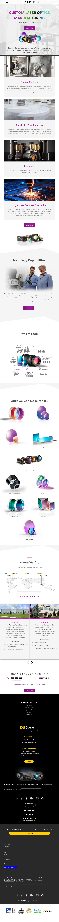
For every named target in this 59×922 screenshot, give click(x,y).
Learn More (29, 225)
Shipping (5, 852)
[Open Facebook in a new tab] (16, 895)
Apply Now (9, 867)
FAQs (5, 856)
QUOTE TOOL (28, 818)
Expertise (29, 712)
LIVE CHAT (45, 678)
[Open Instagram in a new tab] (37, 895)
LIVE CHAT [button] (31, 810)
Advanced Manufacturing (28, 749)
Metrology (29, 709)
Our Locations (6, 846)
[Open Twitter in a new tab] (21, 895)
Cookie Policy (13, 786)
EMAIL (30, 815)
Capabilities (29, 705)
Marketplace (29, 736)
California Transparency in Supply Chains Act (13, 789)
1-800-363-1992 (16, 678)
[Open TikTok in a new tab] (42, 895)
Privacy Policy (7, 786)
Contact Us (29, 714)
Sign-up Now (29, 833)
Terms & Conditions (21, 786)
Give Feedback (7, 859)
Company (6, 841)
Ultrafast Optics (29, 707)
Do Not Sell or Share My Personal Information (31, 788)
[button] (28, 805)
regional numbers (16, 680)
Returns (5, 854)
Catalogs (6, 863)
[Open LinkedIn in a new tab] (31, 895)
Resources (29, 711)
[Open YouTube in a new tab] (26, 895)
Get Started (29, 28)
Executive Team (7, 844)
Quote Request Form (23, 684)
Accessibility (29, 879)
